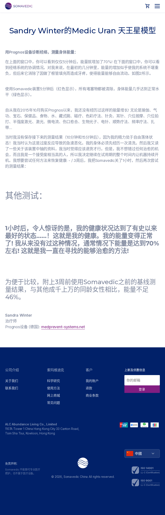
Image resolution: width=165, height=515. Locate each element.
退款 (89, 388)
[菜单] (156, 6)
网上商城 (53, 395)
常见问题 (53, 403)
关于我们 (11, 381)
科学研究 (53, 381)
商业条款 (92, 395)
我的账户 (92, 381)
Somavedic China (76, 476)
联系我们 (11, 388)
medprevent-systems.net (63, 327)
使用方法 (53, 388)
